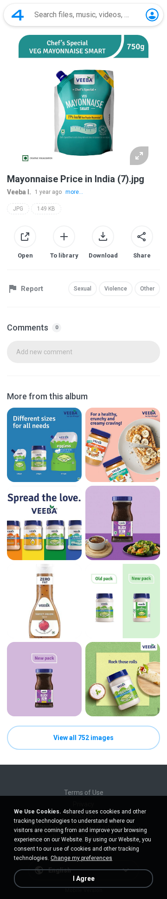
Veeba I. (19, 192)
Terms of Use (83, 792)
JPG (18, 208)
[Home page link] (17, 15)
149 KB (46, 208)
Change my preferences (81, 858)
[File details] (44, 445)
